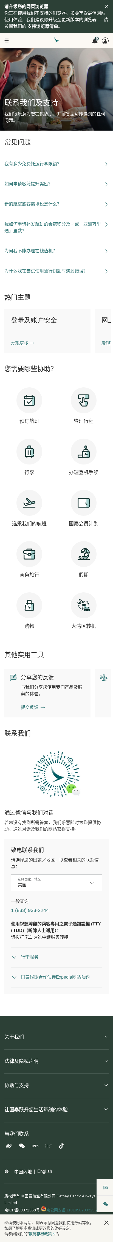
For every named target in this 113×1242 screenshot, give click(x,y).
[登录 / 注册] (105, 40)
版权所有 (12, 1196)
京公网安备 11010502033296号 (74, 1210)
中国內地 (23, 1172)
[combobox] (52, 885)
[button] (106, 1223)
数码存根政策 (40, 1234)
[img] (107, 6)
